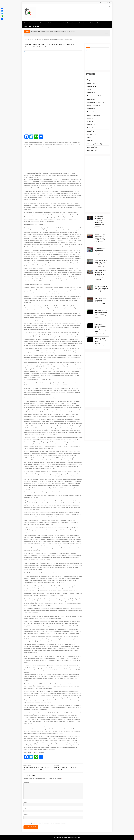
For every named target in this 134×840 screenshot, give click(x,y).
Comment (26, 782)
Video (88, 140)
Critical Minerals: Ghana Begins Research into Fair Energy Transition (101, 262)
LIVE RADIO (36, 26)
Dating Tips (90, 92)
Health (89, 118)
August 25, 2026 (100, 230)
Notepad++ (90, 124)
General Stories (33, 23)
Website (25, 814)
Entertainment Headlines (46, 23)
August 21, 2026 (100, 333)
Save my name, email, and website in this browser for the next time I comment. (44, 823)
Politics (89, 128)
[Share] (1, 18)
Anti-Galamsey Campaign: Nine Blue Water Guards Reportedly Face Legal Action (101, 327)
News (25, 23)
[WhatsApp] (1, 15)
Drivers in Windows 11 (93, 96)
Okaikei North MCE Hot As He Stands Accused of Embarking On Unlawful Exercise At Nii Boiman (101, 314)
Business (58, 23)
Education (90, 99)
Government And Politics (79, 23)
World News (66, 23)
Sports (89, 131)
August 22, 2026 (100, 320)
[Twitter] (1, 12)
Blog (88, 80)
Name (25, 802)
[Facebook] (1, 9)
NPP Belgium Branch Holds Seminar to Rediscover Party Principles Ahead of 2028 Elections (100, 238)
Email (25, 808)
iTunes (89, 121)
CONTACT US (27, 26)
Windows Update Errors (93, 144)
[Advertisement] (53, 160)
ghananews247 (42, 46)
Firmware (89, 112)
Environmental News (92, 105)
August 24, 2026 (100, 256)
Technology (90, 134)
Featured (99, 23)
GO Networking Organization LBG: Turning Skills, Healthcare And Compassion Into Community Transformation (99, 222)
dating (89, 89)
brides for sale (91, 83)
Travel (88, 137)
